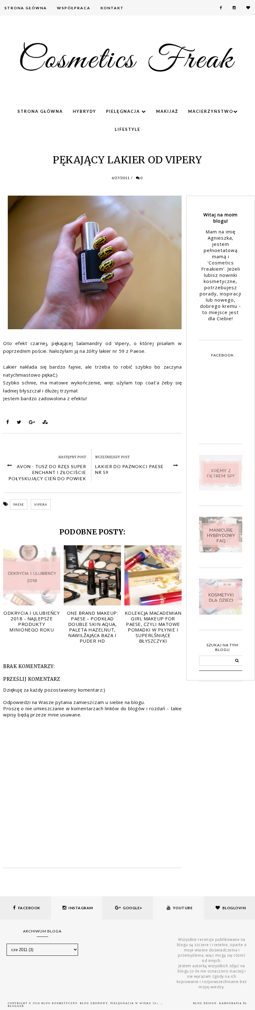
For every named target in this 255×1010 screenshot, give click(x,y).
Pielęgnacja (123, 111)
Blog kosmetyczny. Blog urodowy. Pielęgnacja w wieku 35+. (101, 1003)
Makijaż (167, 111)
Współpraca (73, 8)
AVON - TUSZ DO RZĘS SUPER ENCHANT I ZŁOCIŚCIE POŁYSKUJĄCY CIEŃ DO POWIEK (47, 472)
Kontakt (112, 8)
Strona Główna (25, 8)
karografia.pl (233, 1003)
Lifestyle (127, 129)
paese (18, 504)
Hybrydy (84, 111)
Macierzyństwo (210, 111)
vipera (40, 504)
